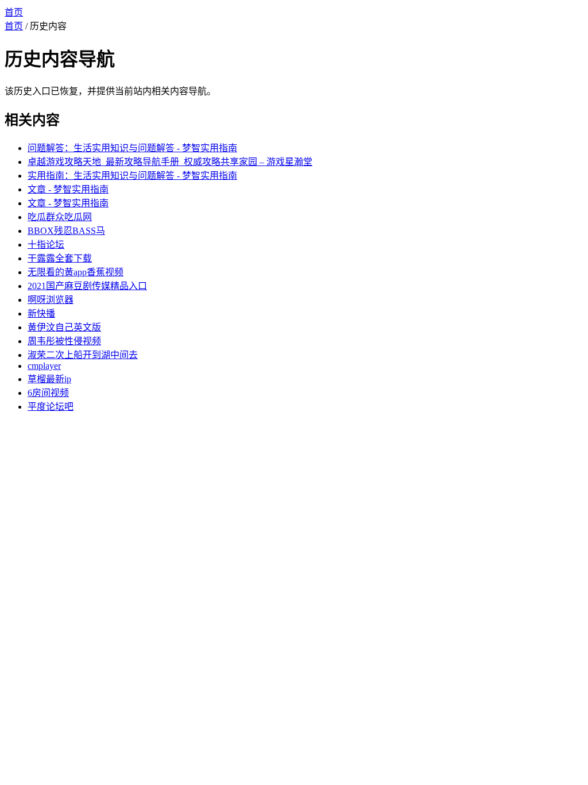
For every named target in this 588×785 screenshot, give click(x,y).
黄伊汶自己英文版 (64, 327)
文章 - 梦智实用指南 (68, 189)
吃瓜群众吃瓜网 (60, 217)
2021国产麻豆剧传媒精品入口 (87, 286)
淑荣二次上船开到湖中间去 (83, 355)
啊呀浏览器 (51, 300)
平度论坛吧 (51, 406)
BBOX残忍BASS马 (66, 231)
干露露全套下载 (60, 258)
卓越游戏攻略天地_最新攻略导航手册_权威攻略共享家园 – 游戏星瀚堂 (170, 162)
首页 (14, 12)
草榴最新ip (49, 379)
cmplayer (44, 366)
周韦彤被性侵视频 (64, 341)
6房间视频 (48, 393)
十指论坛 (46, 244)
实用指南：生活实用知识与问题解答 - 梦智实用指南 (132, 175)
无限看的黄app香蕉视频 (75, 272)
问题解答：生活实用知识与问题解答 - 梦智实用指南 (132, 148)
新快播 (41, 313)
